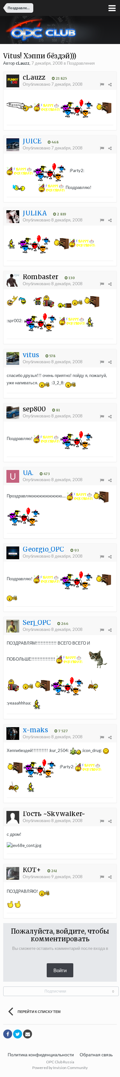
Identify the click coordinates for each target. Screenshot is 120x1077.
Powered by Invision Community (60, 1067)
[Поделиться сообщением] (110, 84)
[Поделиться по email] (27, 1034)
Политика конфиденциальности (41, 1054)
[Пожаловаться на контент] (102, 84)
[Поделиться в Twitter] (17, 1034)
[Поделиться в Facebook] (7, 1034)
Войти (60, 970)
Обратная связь (96, 1054)
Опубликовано (53, 84)
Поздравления (81, 63)
